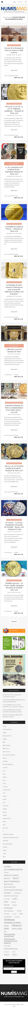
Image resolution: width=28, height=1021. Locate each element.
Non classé (5, 828)
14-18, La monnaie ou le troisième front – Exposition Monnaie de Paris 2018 (14, 170)
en (13, 2)
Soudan (4, 850)
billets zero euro (6, 751)
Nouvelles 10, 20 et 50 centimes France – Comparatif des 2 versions (12, 695)
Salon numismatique (7, 843)
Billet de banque (6, 745)
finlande (5, 777)
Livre (4, 802)
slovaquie (5, 847)
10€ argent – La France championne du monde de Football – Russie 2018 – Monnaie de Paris (14, 525)
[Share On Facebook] (15, 77)
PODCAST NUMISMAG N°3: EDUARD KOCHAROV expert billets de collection (12, 710)
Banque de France (7, 735)
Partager (16, 75)
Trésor (4, 853)
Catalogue (5, 761)
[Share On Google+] (20, 77)
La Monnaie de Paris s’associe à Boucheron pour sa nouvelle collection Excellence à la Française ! (13, 289)
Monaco (5, 812)
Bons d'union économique (9, 754)
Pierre (18, 414)
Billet (4, 742)
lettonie (5, 796)
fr (15, 2)
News (18, 45)
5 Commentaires (8, 374)
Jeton (4, 793)
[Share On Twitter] (16, 77)
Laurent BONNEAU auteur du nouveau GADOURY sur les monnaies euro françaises (13, 705)
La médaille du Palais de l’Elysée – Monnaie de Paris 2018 (14, 228)
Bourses (5, 758)
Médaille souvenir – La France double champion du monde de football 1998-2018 (14, 586)
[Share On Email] (22, 77)
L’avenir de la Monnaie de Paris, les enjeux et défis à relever (14, 50)
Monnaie (9, 103)
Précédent (14, 621)
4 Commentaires (8, 552)
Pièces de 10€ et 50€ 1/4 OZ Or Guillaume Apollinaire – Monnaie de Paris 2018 (14, 109)
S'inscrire (14, 972)
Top (13, 1006)
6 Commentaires (8, 611)
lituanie (4, 799)
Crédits (21, 1004)
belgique (5, 739)
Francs (4, 783)
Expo (10, 162)
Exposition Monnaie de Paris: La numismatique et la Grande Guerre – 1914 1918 (14, 408)
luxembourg (5, 805)
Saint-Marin (5, 840)
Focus (10, 344)
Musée (20, 402)
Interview (15, 162)
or (3, 831)
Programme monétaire (8, 834)
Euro (4, 770)
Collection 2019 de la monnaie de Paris (14, 350)
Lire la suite (14, 70)
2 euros (4, 726)
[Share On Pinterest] (18, 77)
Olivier (19, 54)
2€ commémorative (7, 729)
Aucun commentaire (9, 75)
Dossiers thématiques (8, 764)
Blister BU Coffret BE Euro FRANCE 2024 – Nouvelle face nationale (13, 715)
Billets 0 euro (6, 748)
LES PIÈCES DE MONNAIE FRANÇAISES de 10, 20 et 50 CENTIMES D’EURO (14, 700)
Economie (5, 767)
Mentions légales (16, 1004)
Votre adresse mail (8, 966)
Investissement (6, 789)
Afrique (4, 732)
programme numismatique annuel (10, 837)
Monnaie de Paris (12, 45)
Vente (4, 856)
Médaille (9, 223)
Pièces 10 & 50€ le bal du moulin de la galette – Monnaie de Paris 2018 (14, 468)
